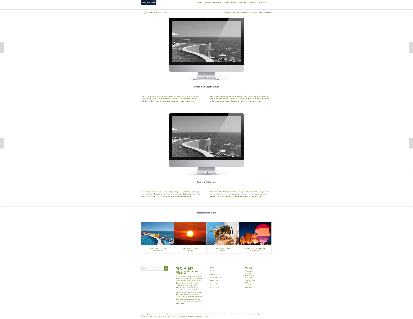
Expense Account (215, 277)
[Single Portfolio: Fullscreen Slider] (255, 233)
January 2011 (249, 278)
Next (411, 47)
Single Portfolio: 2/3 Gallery (190, 248)
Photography (244, 12)
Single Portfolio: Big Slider (223, 248)
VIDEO (251, 12)
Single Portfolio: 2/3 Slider (157, 248)
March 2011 (248, 273)
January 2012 (249, 271)
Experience (213, 274)
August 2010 (249, 282)
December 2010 (250, 280)
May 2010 (248, 285)
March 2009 (248, 287)
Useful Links (214, 281)
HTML (237, 12)
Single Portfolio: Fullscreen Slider (154, 12)
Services (213, 271)
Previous (2, 47)
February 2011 (249, 276)
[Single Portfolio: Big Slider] (222, 233)
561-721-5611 (214, 287)
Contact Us (213, 284)
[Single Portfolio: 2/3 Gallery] (190, 233)
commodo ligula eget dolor (190, 96)
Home (233, 12)
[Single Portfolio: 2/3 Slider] (157, 233)
